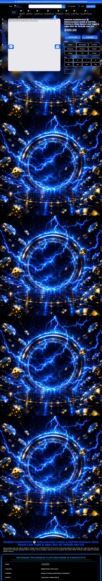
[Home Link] (19, 6)
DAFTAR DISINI (72, 37)
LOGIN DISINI (89, 37)
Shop (10, 6)
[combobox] (45, 6)
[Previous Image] (11, 46)
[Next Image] (57, 46)
